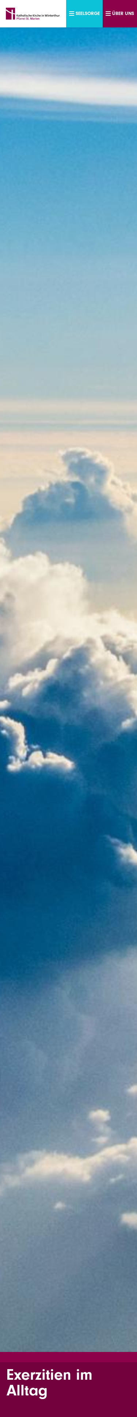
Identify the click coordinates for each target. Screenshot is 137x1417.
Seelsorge (88, 13)
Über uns (123, 13)
